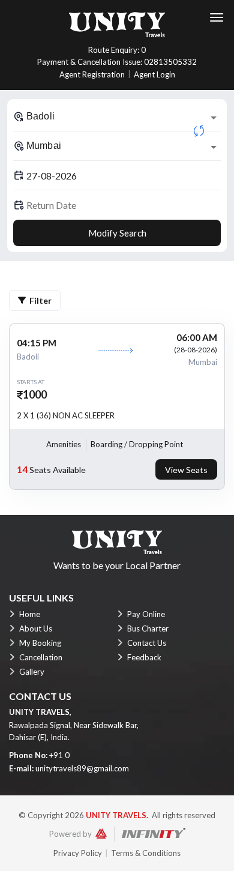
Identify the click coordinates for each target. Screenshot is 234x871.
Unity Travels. (117, 815)
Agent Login (154, 74)
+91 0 (59, 755)
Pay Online (146, 614)
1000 (35, 394)
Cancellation (40, 657)
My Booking (40, 643)
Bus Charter (148, 628)
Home (29, 614)
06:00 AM (196, 337)
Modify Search (117, 233)
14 (22, 469)
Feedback (144, 657)
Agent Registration (92, 74)
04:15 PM (36, 342)
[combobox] (117, 116)
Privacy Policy (77, 853)
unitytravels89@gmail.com (82, 768)
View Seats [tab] (186, 470)
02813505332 (170, 62)
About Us (35, 628)
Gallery (31, 672)
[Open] (213, 117)
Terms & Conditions (146, 853)
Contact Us (146, 643)
